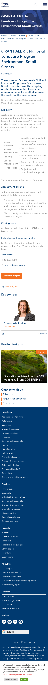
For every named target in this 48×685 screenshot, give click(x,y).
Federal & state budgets (12, 545)
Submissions (7, 557)
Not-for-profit (8, 453)
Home (4, 36)
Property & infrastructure (13, 461)
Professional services (11, 457)
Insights (12, 36)
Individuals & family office (13, 497)
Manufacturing (8, 449)
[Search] (36, 4)
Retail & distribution (10, 465)
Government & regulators (13, 441)
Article (22, 36)
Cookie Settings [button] (10, 679)
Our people (7, 569)
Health (5, 445)
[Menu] (45, 4)
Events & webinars (10, 537)
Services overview (10, 521)
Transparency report (11, 585)
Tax (16, 287)
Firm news (6, 541)
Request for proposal (14, 399)
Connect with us (12, 389)
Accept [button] (23, 679)
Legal (15, 642)
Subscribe (42, 334)
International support (11, 509)
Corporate (6, 493)
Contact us (8, 403)
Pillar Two (6, 553)
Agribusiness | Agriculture (13, 417)
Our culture (7, 605)
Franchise (6, 437)
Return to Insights (12, 276)
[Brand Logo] (5, 5)
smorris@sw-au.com (14, 265)
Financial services (10, 433)
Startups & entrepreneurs (13, 505)
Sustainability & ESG (11, 469)
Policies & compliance (11, 577)
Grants (9, 287)
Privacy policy (28, 642)
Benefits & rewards (10, 609)
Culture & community (11, 573)
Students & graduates (11, 601)
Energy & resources (10, 429)
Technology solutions (11, 517)
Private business (9, 489)
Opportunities (8, 597)
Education (6, 425)
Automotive (7, 421)
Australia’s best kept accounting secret (19, 581)
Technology (7, 473)
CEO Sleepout (8, 549)
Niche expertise (9, 513)
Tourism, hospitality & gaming (15, 477)
